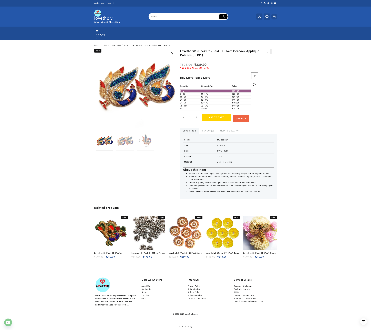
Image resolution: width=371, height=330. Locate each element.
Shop (143, 298)
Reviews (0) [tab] (208, 131)
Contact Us (146, 289)
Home (144, 292)
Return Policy (194, 289)
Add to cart (216, 117)
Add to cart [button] (95, 257)
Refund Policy (194, 292)
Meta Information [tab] (229, 131)
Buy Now (241, 119)
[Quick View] (119, 257)
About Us (145, 286)
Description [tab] (189, 131)
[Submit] (223, 16)
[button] (171, 53)
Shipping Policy (195, 295)
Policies (145, 295)
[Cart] (274, 16)
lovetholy (103, 18)
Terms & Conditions (197, 298)
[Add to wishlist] (254, 75)
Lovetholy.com (191, 314)
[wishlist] (124, 257)
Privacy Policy (194, 286)
